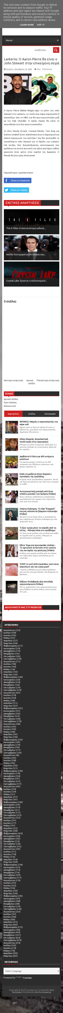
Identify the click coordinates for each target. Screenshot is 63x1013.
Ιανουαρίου (9, 648)
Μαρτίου (8, 643)
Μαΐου (7, 638)
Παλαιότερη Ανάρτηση (48, 380)
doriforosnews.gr (43, 992)
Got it (41, 25)
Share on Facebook (20, 180)
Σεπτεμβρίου (10, 659)
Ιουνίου (7, 635)
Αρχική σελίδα (11, 399)
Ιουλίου (7, 632)
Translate (27, 978)
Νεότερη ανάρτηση (13, 380)
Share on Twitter (19, 190)
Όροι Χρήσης (10, 402)
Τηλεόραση (47, 69)
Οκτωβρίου (9, 656)
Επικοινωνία (10, 406)
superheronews (25, 172)
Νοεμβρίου (9, 653)
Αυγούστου (9, 630)
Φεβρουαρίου (10, 646)
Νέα (38, 69)
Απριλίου (8, 640)
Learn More (27, 25)
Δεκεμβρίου (9, 651)
